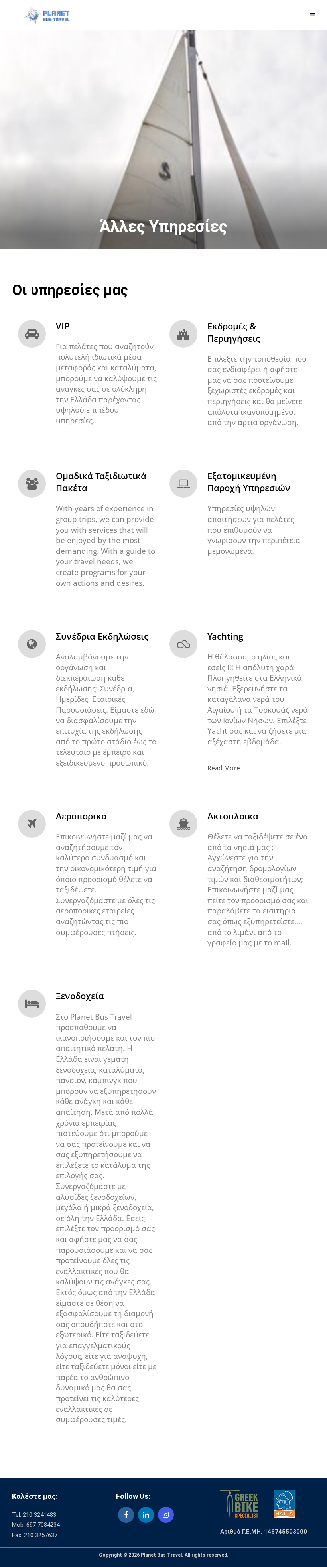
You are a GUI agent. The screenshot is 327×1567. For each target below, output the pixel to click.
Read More (223, 768)
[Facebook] (126, 1515)
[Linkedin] (146, 1515)
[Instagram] (166, 1515)
